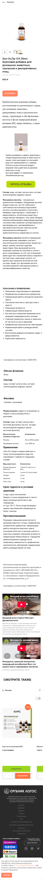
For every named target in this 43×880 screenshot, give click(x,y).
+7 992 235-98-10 (34, 840)
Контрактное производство (21, 822)
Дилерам (21, 808)
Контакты (21, 828)
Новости (21, 811)
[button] (32, 843)
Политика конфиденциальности (21, 825)
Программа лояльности (21, 831)
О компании (21, 816)
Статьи (21, 813)
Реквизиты (21, 834)
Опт (21, 819)
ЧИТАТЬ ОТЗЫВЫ (21, 184)
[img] (4, 2)
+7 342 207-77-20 (32, 839)
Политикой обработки (25, 865)
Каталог (10, 2)
